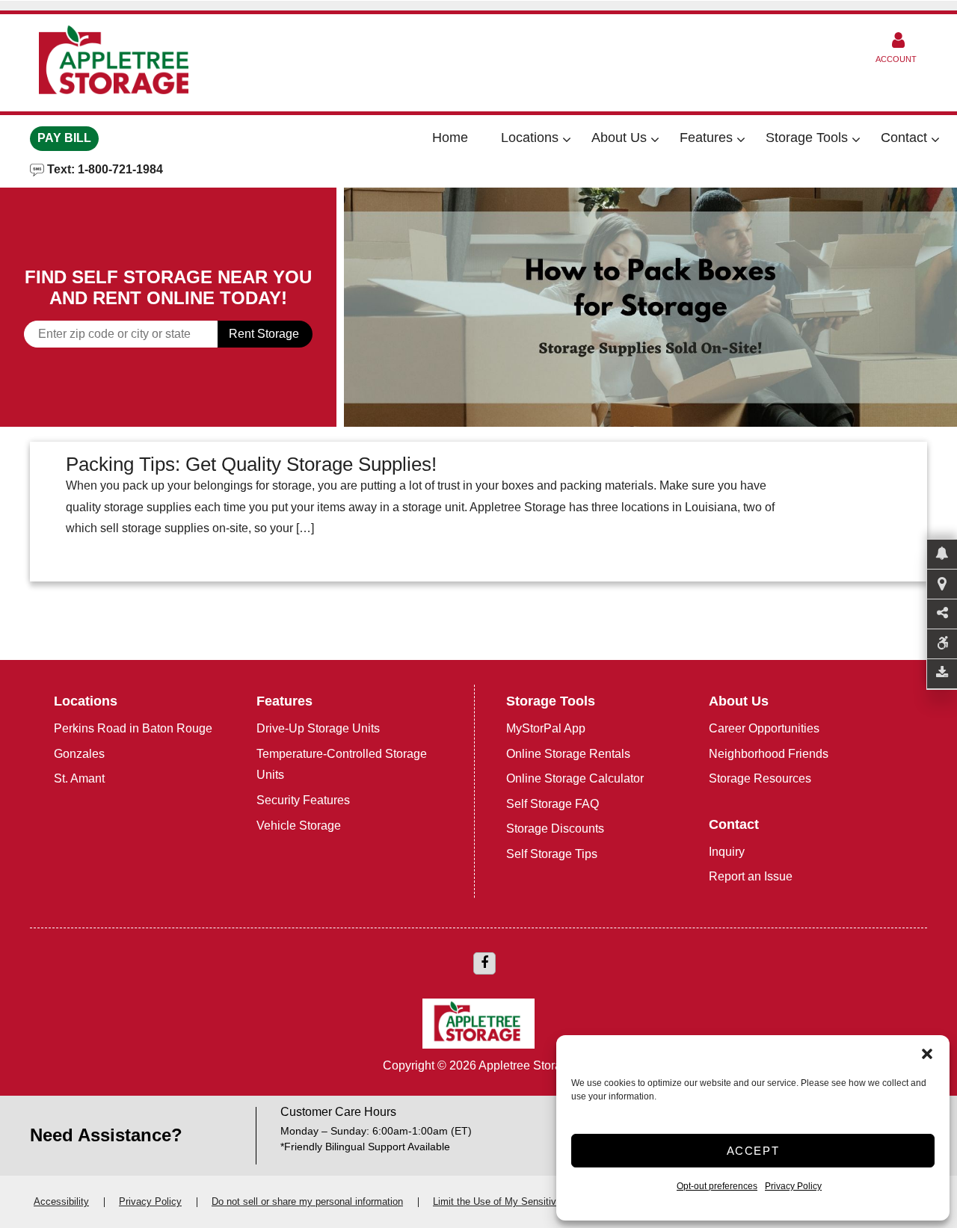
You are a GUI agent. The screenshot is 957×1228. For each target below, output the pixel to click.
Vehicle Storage (298, 825)
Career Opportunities (764, 728)
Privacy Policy (793, 1186)
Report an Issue (751, 876)
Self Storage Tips (551, 854)
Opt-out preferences (717, 1186)
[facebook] (484, 963)
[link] (650, 307)
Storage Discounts (555, 828)
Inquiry (727, 851)
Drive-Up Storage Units (318, 728)
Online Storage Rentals (568, 753)
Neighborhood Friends (768, 753)
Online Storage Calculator (575, 778)
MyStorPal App (545, 728)
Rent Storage (264, 333)
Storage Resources (760, 778)
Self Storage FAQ (552, 803)
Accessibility (61, 1201)
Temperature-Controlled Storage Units (341, 764)
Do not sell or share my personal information (307, 1201)
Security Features (303, 800)
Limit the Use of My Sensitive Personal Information (543, 1201)
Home (450, 137)
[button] (927, 1053)
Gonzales (79, 753)
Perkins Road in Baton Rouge (133, 728)
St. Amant (79, 778)
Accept (753, 1150)
